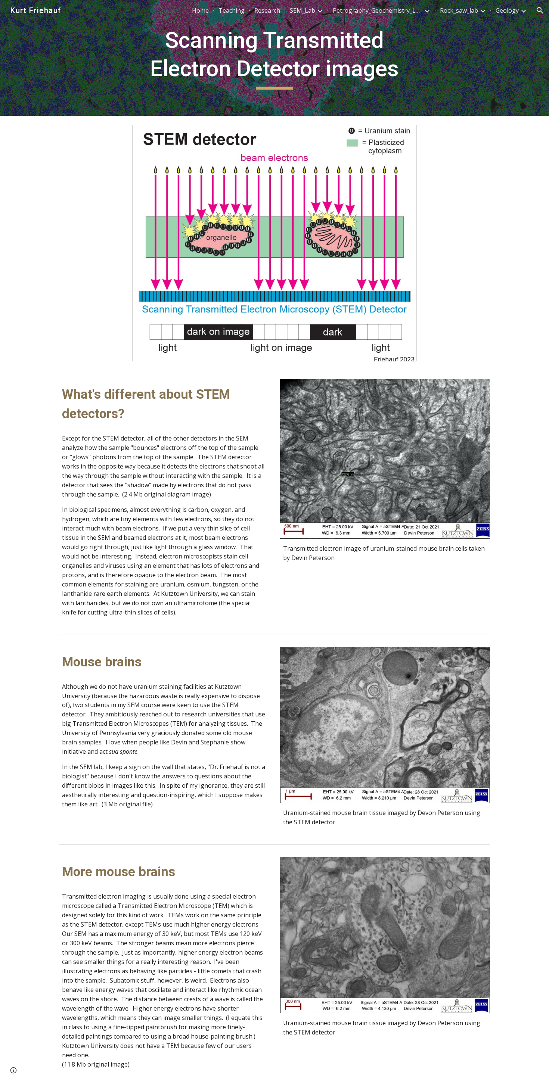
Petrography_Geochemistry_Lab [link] (377, 10)
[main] (274, 57)
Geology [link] (507, 10)
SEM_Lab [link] (302, 10)
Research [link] (267, 10)
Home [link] (200, 10)
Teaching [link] (231, 10)
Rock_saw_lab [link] (459, 10)
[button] (540, 10)
